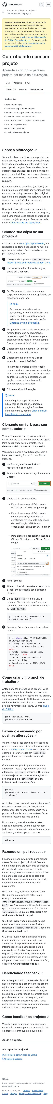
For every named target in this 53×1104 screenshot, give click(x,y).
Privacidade (37, 1090)
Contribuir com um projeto (19, 13)
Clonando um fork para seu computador (24, 426)
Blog (46, 1093)
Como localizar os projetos (24, 1017)
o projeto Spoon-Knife (32, 243)
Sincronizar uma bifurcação (24, 322)
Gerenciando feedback (21, 973)
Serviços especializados (30, 1093)
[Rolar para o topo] (47, 1098)
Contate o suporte (13, 1059)
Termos (26, 1090)
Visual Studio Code (21, 749)
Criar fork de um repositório (25, 222)
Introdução (12, 10)
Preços (13, 1093)
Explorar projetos (27, 10)
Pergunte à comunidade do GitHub (21, 1055)
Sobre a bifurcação (17, 150)
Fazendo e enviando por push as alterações (22, 733)
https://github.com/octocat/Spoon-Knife (28, 262)
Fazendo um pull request (22, 852)
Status (5, 1093)
